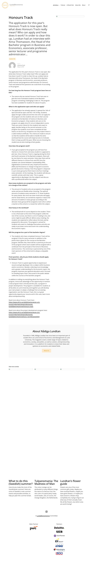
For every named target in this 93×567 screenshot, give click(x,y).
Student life (12, 59)
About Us (46, 350)
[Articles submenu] (58, 5)
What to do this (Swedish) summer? (21, 482)
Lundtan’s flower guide (70, 482)
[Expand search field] (89, 5)
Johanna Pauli (21, 65)
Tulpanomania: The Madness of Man (46, 482)
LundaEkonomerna (43, 516)
